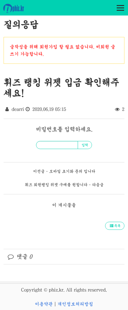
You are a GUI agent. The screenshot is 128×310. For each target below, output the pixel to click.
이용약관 (44, 304)
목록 (117, 226)
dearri (18, 109)
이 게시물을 (64, 205)
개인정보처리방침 (75, 304)
